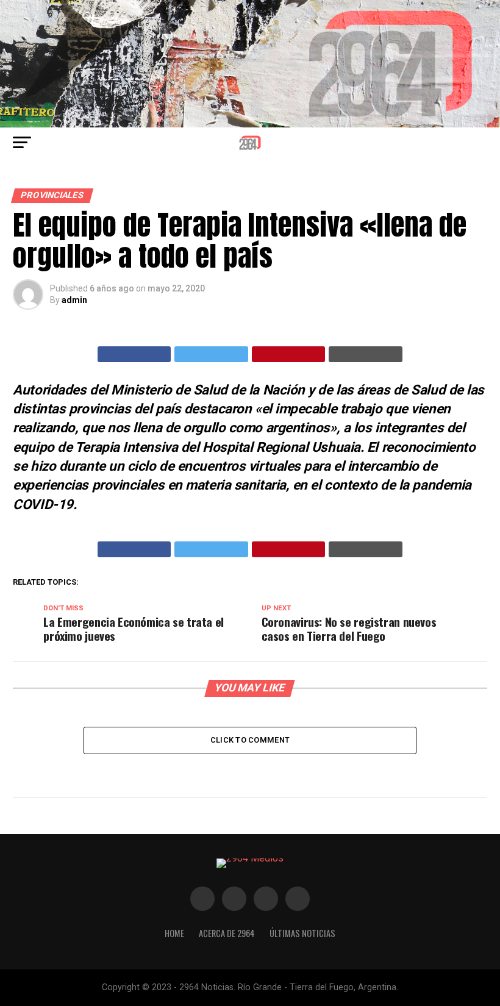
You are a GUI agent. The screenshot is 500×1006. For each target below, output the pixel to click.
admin (74, 300)
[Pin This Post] (289, 354)
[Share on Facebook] (134, 354)
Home (174, 933)
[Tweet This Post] (211, 354)
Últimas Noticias (302, 933)
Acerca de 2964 (227, 933)
